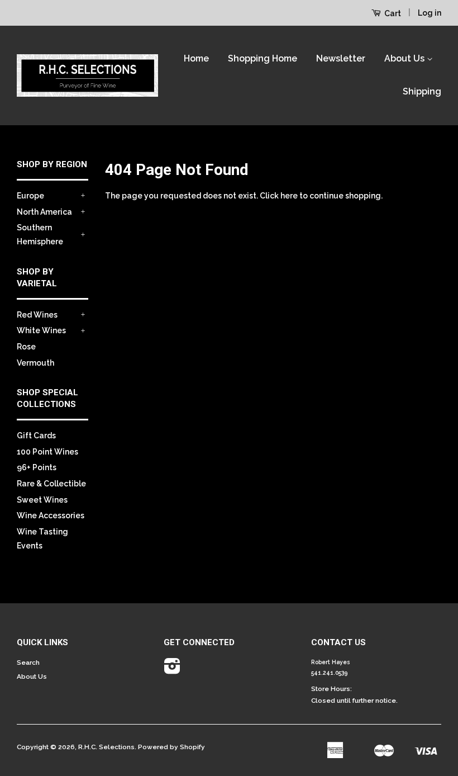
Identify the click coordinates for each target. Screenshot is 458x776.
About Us (405, 58)
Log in (429, 12)
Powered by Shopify (171, 747)
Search (28, 662)
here (289, 195)
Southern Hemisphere (40, 234)
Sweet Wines (42, 499)
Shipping (422, 91)
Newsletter (340, 58)
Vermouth (35, 362)
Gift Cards (36, 435)
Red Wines (37, 314)
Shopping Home (262, 58)
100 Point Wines (47, 451)
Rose (26, 346)
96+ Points (36, 467)
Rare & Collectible (51, 483)
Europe (30, 195)
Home (196, 58)
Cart (392, 13)
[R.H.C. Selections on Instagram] (172, 670)
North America (44, 211)
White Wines (41, 330)
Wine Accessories (50, 515)
